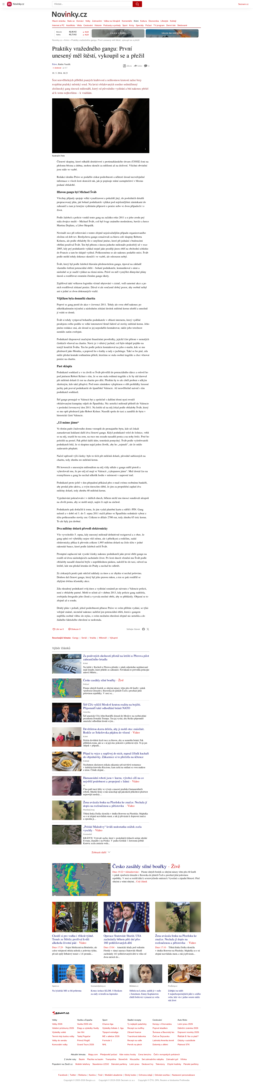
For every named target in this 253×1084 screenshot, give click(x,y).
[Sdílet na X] (147, 629)
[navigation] (3, 4)
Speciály (140, 25)
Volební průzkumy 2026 (63, 1028)
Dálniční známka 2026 (188, 1028)
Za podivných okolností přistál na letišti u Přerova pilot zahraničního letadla (116, 657)
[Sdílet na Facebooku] (143, 629)
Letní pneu (134, 1064)
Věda (79, 25)
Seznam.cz (243, 4)
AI (84, 785)
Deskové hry (147, 1064)
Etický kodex (130, 1075)
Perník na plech (134, 1044)
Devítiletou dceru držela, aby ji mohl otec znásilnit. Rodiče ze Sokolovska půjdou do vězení (113, 730)
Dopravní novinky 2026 (188, 1032)
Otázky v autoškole (186, 1040)
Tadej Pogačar (83, 1036)
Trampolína (111, 1059)
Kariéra (92, 1075)
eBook (129, 65)
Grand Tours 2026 (85, 1044)
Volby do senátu (59, 1040)
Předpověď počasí (108, 1054)
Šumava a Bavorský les (163, 1032)
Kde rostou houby (127, 1054)
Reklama (82, 1075)
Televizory (160, 1064)
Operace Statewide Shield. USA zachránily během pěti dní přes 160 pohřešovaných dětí (122, 939)
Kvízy (131, 25)
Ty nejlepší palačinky (137, 1024)
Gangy (75, 638)
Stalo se (71, 21)
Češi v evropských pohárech (167, 1054)
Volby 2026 (57, 1024)
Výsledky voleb (59, 1032)
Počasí (148, 25)
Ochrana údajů (145, 1075)
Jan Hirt (80, 1032)
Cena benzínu (144, 1054)
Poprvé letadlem (160, 1028)
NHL (104, 1044)
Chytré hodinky (174, 1064)
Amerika (86, 712)
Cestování (88, 25)
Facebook (62, 1075)
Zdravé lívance (134, 1032)
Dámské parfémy (119, 1064)
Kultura (143, 21)
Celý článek (141, 881)
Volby (87, 21)
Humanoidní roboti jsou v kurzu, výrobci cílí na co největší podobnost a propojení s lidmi (113, 779)
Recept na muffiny (135, 1028)
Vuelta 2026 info (84, 1024)
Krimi (136, 21)
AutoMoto (70, 25)
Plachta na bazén (95, 1059)
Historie (98, 25)
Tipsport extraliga (110, 1032)
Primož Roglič (83, 1040)
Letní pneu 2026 (185, 1024)
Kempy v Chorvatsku (162, 1024)
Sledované (182, 25)
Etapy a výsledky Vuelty (88, 1028)
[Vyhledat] (137, 4)
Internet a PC (58, 25)
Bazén (82, 1059)
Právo (54, 64)
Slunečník (123, 1059)
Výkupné (114, 638)
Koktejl (173, 21)
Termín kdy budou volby (63, 1036)
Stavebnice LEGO (100, 1064)
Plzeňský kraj (88, 810)
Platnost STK (184, 1044)
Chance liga (107, 1024)
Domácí (80, 21)
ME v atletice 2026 (110, 1036)
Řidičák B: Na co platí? (188, 1036)
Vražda (93, 638)
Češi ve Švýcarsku (161, 1036)
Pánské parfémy (191, 1064)
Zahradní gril (172, 1059)
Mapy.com (93, 1054)
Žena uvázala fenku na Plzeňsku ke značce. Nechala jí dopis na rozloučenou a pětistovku (115, 804)
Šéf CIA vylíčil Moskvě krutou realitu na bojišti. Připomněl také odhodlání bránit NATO (112, 706)
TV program (159, 25)
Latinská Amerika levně (163, 1040)
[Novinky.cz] (69, 15)
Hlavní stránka (58, 21)
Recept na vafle (134, 1040)
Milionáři (103, 638)
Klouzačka (134, 1059)
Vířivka (183, 1059)
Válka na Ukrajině (112, 21)
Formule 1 (107, 1040)
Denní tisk (171, 25)
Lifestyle (164, 21)
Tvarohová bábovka (136, 1036)
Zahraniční (97, 21)
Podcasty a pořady (112, 25)
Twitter (73, 1075)
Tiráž (100, 1075)
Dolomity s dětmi (160, 1044)
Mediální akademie (113, 1075)
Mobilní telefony (82, 1064)
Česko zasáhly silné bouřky (99, 680)
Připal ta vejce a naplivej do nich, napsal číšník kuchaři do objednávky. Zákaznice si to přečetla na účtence (116, 755)
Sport (124, 25)
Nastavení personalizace (183, 1075)
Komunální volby (59, 1044)
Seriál (84, 638)
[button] (100, 125)
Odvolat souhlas (162, 1075)
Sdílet (139, 65)
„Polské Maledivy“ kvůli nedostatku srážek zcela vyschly (112, 828)
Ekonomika (154, 21)
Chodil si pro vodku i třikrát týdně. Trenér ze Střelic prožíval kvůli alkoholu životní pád (73, 939)
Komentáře (127, 21)
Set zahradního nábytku (153, 1059)
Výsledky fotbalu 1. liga (113, 1028)
